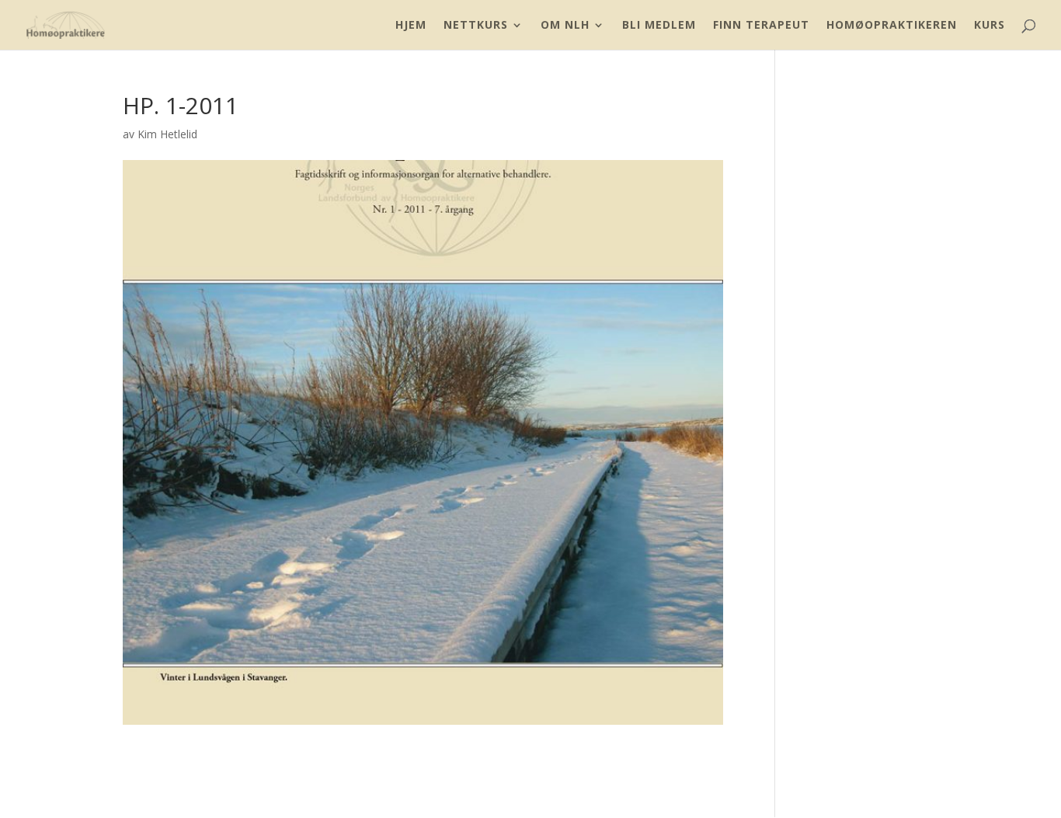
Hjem (410, 25)
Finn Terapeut (761, 25)
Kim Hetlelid (167, 134)
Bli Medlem (659, 25)
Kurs (989, 25)
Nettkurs (476, 25)
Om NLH (565, 25)
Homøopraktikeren (891, 25)
